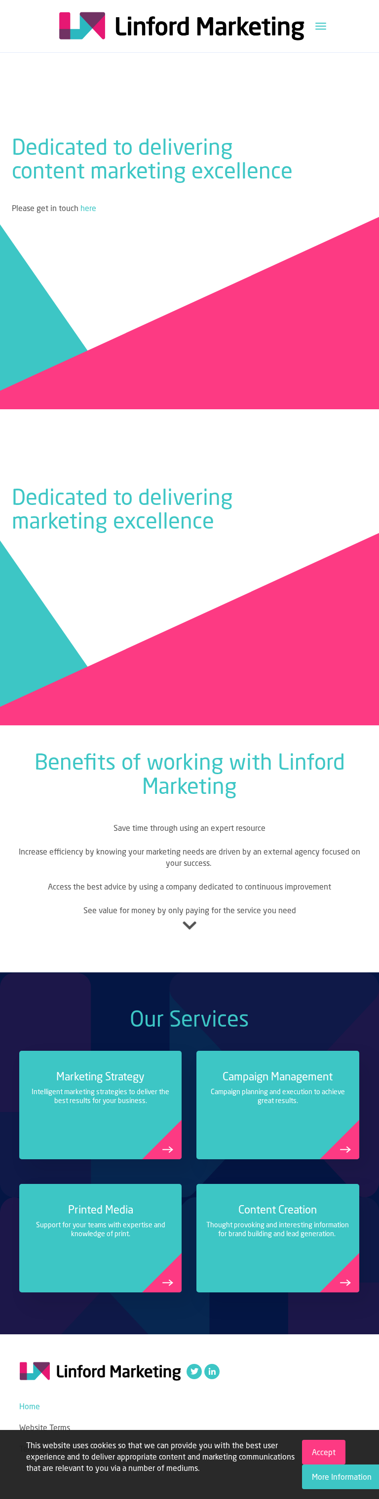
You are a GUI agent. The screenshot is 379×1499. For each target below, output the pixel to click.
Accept (324, 1452)
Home (29, 1406)
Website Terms (44, 1427)
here (88, 208)
